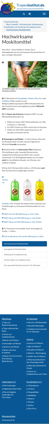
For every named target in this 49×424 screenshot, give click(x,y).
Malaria (31, 98)
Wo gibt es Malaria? (35, 350)
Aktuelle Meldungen (35, 326)
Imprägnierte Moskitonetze (15, 249)
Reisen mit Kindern (11, 340)
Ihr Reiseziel (32, 318)
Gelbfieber (6, 101)
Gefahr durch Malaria (36, 356)
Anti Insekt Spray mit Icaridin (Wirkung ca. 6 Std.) (24, 236)
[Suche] (24, 14)
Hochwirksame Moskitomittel (16, 244)
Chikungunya (33, 385)
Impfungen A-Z (9, 382)
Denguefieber (22, 98)
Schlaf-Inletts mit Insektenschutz (17, 260)
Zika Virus (38, 98)
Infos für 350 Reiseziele (37, 322)
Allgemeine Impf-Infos (12, 389)
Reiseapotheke (8, 416)
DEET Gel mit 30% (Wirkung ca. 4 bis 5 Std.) (21, 214)
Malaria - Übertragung (36, 353)
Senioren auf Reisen (11, 347)
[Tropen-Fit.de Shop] (29, 14)
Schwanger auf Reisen (12, 343)
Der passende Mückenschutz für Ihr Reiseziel (22, 265)
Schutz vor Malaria (35, 343)
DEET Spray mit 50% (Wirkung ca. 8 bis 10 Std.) (23, 222)
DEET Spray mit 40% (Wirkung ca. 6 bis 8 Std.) (22, 218)
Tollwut (30, 402)
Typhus (30, 405)
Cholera (30, 389)
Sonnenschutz (9, 420)
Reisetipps (6, 318)
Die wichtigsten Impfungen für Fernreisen (9, 394)
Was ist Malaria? (34, 346)
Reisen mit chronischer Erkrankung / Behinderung (12, 358)
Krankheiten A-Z (34, 382)
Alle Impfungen (9, 385)
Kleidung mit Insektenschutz (15, 254)
